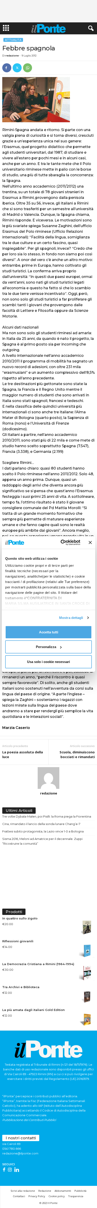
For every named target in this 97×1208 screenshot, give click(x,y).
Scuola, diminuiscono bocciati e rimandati (77, 754)
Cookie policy (56, 1196)
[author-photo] (48, 778)
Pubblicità (80, 1190)
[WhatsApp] (27, 67)
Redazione (44, 1190)
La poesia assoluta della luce (22, 754)
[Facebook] (6, 67)
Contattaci (19, 1196)
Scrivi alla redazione (23, 1190)
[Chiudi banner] (90, 542)
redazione (12, 55)
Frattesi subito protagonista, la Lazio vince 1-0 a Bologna (43, 831)
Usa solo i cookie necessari (48, 661)
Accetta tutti (48, 632)
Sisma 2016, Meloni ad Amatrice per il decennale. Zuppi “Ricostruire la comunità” (42, 841)
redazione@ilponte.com (20, 1153)
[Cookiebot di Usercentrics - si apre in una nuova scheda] (61, 542)
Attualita (13, 40)
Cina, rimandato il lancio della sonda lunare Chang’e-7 (41, 824)
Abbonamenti (63, 1190)
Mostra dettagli (71, 618)
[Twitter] (17, 67)
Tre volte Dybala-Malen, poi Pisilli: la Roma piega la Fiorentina (46, 816)
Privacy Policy (36, 1196)
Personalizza (46, 647)
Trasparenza (75, 1196)
